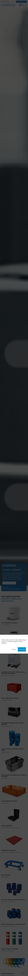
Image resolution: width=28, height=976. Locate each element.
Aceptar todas (21, 649)
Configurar (14, 649)
